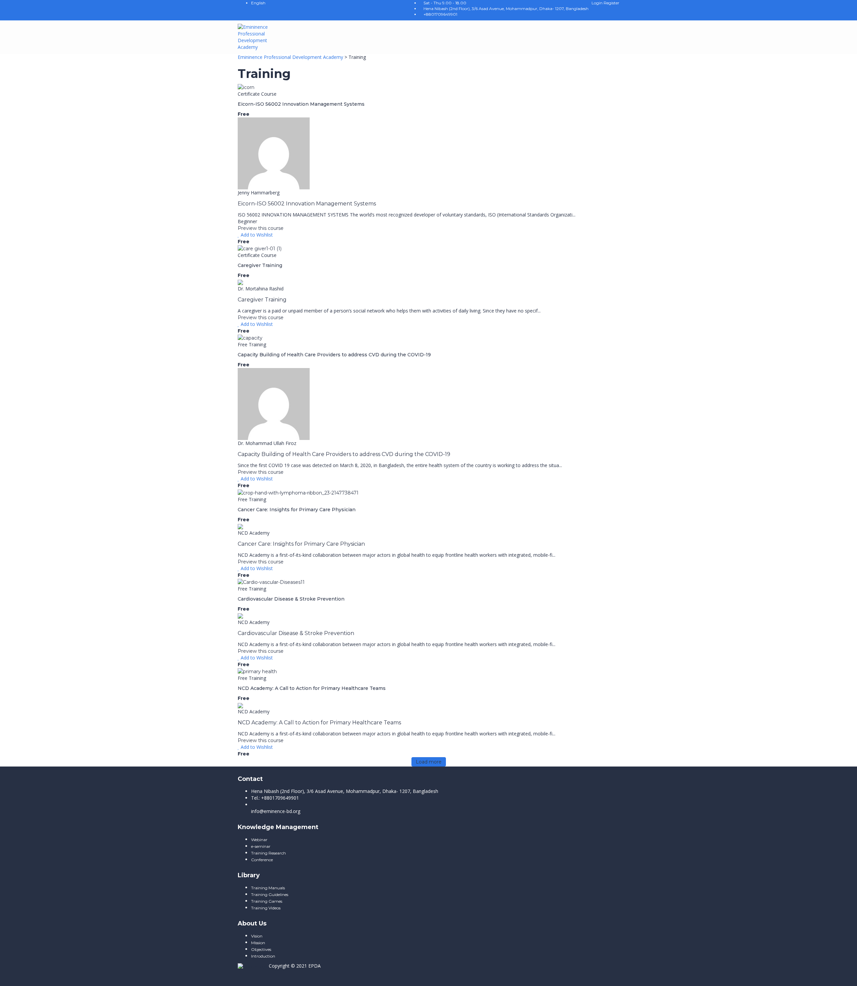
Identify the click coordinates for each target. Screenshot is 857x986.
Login (598, 2)
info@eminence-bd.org (275, 811)
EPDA (314, 966)
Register (611, 2)
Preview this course (261, 228)
